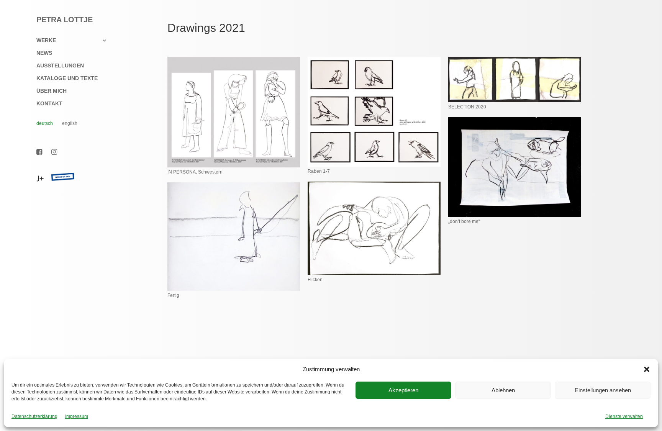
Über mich (51, 91)
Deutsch (44, 123)
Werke (46, 40)
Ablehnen (503, 390)
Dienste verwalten (624, 416)
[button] (647, 369)
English (69, 123)
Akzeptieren (403, 390)
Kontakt (49, 104)
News (44, 53)
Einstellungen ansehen (603, 390)
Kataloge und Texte (67, 78)
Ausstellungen (60, 66)
